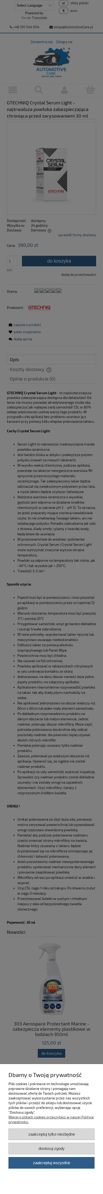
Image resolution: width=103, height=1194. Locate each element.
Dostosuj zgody (52, 1148)
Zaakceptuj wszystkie (51, 1162)
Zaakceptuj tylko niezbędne (51, 1134)
